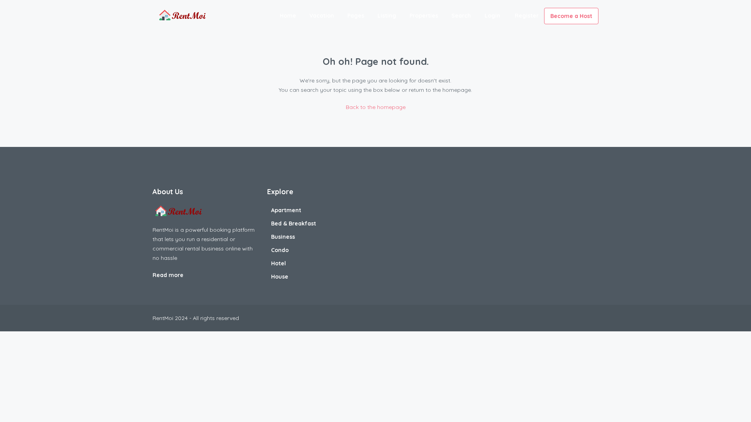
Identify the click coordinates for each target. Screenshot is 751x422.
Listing (386, 15)
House (279, 276)
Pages (355, 15)
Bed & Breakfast (293, 223)
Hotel (278, 263)
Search (461, 15)
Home (288, 15)
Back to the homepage (376, 107)
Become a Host (571, 16)
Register (527, 15)
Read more (169, 275)
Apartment (286, 210)
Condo (280, 250)
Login (492, 15)
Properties (424, 15)
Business (283, 236)
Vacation (321, 15)
